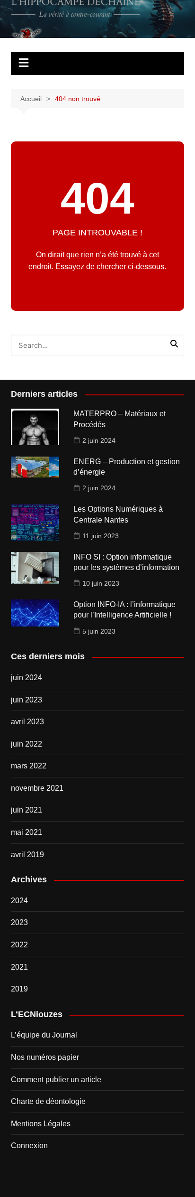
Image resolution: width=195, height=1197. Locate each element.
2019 (19, 989)
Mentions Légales (41, 1124)
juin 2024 (26, 677)
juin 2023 (26, 700)
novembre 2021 (37, 788)
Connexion (29, 1145)
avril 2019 (27, 855)
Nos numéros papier (45, 1057)
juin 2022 (26, 744)
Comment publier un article (56, 1079)
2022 (19, 945)
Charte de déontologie (48, 1101)
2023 (19, 922)
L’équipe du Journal (44, 1035)
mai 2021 (26, 832)
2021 (19, 967)
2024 (19, 901)
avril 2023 (27, 722)
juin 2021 (26, 810)
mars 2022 (28, 766)
